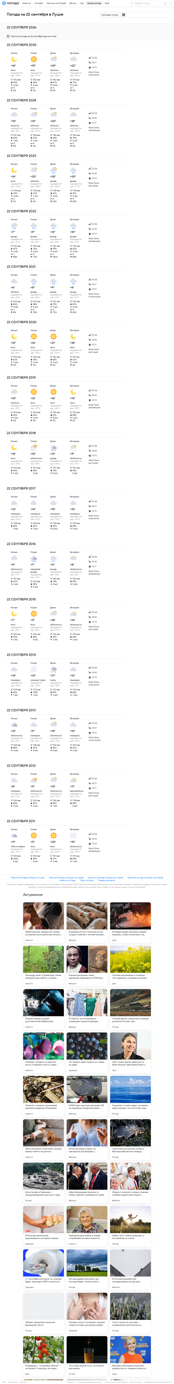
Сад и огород (86, 880)
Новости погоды (67, 880)
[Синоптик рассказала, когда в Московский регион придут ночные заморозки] (130, 1139)
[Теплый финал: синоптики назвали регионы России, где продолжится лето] (130, 1009)
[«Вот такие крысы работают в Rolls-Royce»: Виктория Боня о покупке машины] (130, 1052)
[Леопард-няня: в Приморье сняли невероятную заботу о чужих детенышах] (43, 966)
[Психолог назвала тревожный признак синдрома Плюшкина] (43, 1096)
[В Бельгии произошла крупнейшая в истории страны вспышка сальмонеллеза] (43, 1226)
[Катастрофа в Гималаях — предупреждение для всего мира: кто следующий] (43, 1183)
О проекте (71, 1382)
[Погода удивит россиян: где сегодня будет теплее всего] (87, 1269)
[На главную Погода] (12, 3)
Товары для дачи (106, 880)
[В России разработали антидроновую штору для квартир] (130, 1269)
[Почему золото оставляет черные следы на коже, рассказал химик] (87, 1313)
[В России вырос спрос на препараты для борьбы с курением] (87, 1139)
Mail (4, 1382)
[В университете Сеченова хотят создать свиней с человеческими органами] (87, 922)
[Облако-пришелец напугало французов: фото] (43, 1313)
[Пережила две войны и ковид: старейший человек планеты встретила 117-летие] (87, 1226)
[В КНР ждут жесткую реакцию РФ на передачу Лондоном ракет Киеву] (87, 1096)
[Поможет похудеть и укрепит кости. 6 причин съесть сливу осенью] (43, 1052)
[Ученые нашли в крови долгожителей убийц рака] (43, 1009)
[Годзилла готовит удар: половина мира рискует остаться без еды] (130, 1096)
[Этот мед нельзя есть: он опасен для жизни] (87, 1356)
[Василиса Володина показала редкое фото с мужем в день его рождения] (130, 1356)
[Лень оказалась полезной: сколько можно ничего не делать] (43, 1139)
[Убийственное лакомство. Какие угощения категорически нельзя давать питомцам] (43, 922)
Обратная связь (136, 1382)
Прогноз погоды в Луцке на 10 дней (145, 877)
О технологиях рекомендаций (115, 1382)
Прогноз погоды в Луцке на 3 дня (27, 877)
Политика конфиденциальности (89, 1382)
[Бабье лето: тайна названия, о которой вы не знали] (130, 1226)
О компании (12, 1382)
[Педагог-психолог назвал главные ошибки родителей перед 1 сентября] (130, 1183)
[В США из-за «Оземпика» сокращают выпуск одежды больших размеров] (87, 1009)
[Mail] (4, 3)
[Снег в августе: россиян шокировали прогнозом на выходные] (130, 1313)
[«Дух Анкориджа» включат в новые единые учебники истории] (87, 1183)
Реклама (23, 1382)
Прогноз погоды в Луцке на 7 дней (105, 877)
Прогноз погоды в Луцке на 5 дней (66, 877)
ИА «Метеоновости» (164, 1382)
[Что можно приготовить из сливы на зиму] (87, 1052)
